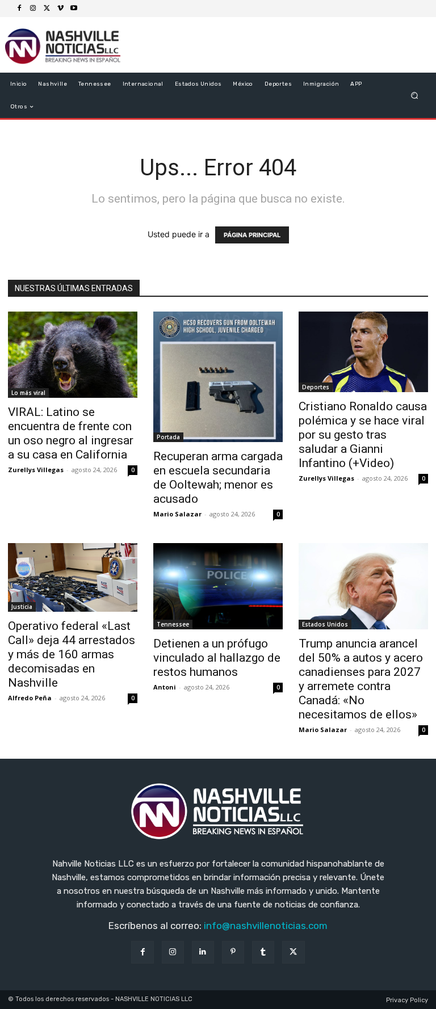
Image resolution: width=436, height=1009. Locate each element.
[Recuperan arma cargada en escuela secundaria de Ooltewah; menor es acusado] (218, 377)
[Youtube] (74, 8)
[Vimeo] (60, 8)
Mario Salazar (177, 514)
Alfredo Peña (30, 697)
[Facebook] (19, 8)
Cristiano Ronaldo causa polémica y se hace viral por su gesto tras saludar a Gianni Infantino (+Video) (363, 435)
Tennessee (173, 624)
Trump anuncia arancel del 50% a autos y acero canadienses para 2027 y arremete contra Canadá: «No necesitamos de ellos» (361, 679)
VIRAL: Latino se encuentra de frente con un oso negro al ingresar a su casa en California (70, 433)
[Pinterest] (233, 952)
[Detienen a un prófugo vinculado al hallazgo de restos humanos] (218, 586)
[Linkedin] (203, 952)
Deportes (315, 387)
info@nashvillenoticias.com (266, 925)
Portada (168, 437)
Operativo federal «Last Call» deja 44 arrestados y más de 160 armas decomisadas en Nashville (71, 654)
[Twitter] (46, 8)
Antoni (164, 687)
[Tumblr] (263, 952)
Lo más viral (28, 393)
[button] (415, 96)
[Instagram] (33, 8)
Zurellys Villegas (36, 469)
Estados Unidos (325, 624)
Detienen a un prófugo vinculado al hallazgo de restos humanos (216, 658)
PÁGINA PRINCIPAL (252, 235)
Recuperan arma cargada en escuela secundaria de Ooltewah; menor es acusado (218, 477)
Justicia (21, 607)
